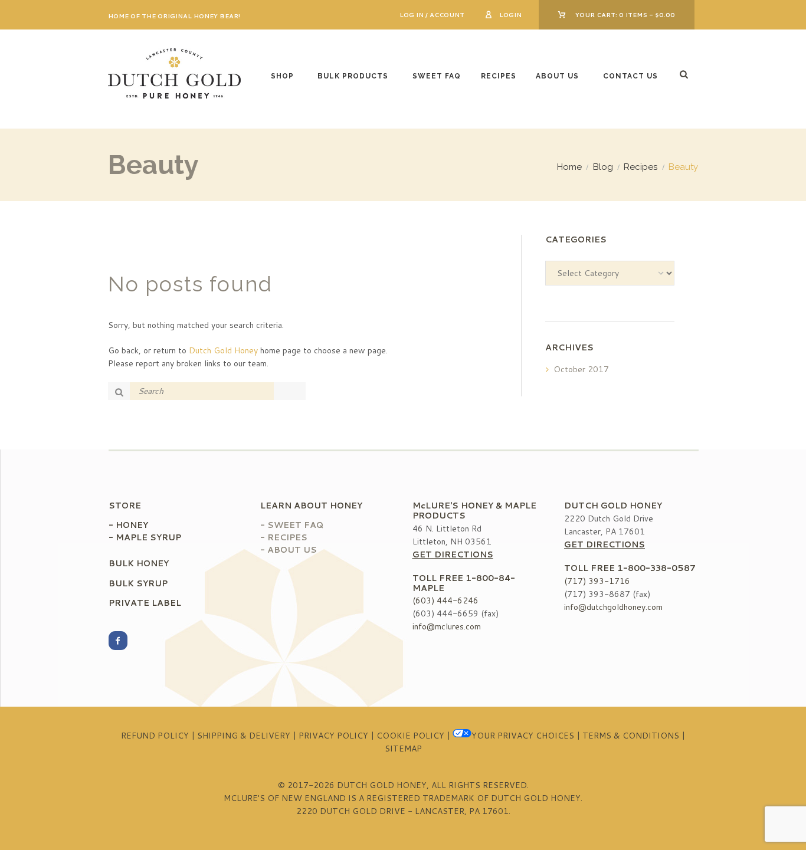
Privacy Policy (333, 735)
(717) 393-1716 (597, 581)
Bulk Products (352, 76)
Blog (603, 167)
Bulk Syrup (138, 583)
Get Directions (452, 554)
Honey (132, 525)
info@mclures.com (446, 626)
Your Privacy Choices (522, 735)
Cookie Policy (410, 735)
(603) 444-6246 (445, 600)
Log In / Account (431, 15)
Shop (282, 76)
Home (569, 167)
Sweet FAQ (436, 76)
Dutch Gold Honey (223, 350)
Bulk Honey (139, 563)
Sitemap (403, 748)
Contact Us (630, 76)
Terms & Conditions (630, 735)
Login (510, 15)
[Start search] (121, 392)
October (581, 369)
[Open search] (685, 74)
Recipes (498, 76)
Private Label (145, 603)
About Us (557, 76)
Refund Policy (155, 735)
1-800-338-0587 (656, 568)
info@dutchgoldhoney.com (613, 607)
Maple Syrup (148, 537)
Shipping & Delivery (243, 735)
